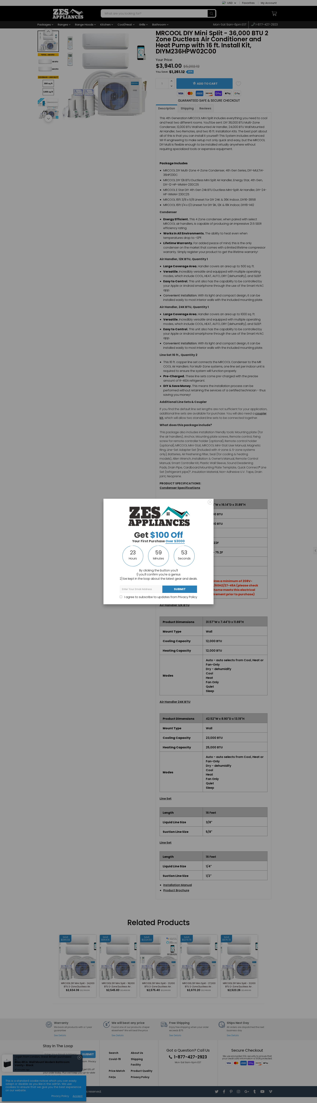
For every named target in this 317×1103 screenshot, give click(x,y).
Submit (180, 589)
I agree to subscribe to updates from (160, 597)
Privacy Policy (187, 597)
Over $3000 (175, 541)
